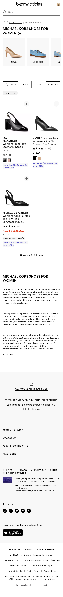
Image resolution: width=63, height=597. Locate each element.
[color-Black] (5, 160)
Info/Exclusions (31, 409)
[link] (17, 152)
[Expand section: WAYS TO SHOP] (31, 454)
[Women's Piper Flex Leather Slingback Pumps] (17, 117)
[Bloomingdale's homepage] (5, 23)
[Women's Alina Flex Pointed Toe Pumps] (46, 117)
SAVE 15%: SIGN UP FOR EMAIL (31, 389)
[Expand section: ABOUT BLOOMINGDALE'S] (31, 446)
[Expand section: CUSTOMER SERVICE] (31, 430)
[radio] (5, 160)
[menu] (5, 4)
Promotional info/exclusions (28, 491)
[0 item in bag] (58, 4)
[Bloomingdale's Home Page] (29, 4)
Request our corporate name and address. (34, 579)
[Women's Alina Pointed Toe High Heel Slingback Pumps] (17, 191)
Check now (49, 491)
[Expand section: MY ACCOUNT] (31, 438)
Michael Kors (15, 22)
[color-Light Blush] (9, 160)
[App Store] (13, 532)
